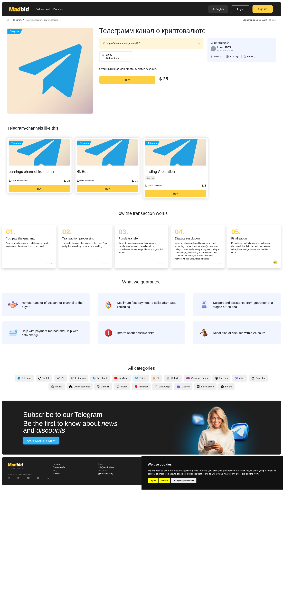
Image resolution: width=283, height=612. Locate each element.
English (220, 9)
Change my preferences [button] (183, 480)
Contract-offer (59, 467)
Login (240, 9)
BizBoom (84, 171)
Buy (127, 79)
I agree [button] (153, 480)
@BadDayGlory (105, 474)
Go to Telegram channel (41, 440)
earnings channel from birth (31, 171)
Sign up (262, 9)
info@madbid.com (106, 467)
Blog (55, 470)
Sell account (43, 9)
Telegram (17, 20)
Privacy (56, 464)
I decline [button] (164, 480)
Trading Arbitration (160, 171)
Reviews (58, 9)
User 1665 (224, 47)
